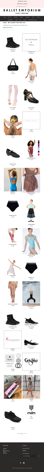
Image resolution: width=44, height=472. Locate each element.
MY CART (23, 6)
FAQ (3, 449)
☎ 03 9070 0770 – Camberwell (22, 3)
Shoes (38, 17)
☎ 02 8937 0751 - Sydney (22, 1)
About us (9, 17)
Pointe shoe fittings (25, 448)
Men (33, 17)
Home (5, 17)
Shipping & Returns (6, 450)
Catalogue (16, 17)
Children (27, 17)
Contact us (5, 453)
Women (21, 17)
